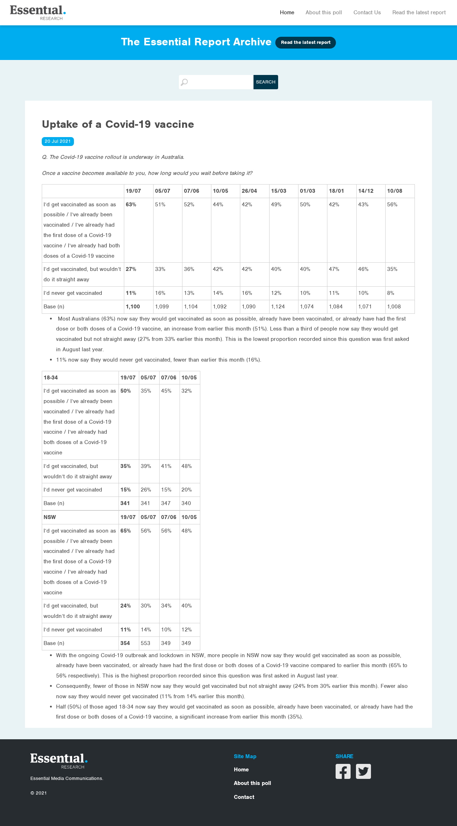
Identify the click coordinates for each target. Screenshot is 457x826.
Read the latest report (419, 12)
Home (287, 12)
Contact (244, 797)
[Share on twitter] (363, 776)
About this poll (324, 12)
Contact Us (367, 12)
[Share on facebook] (344, 776)
